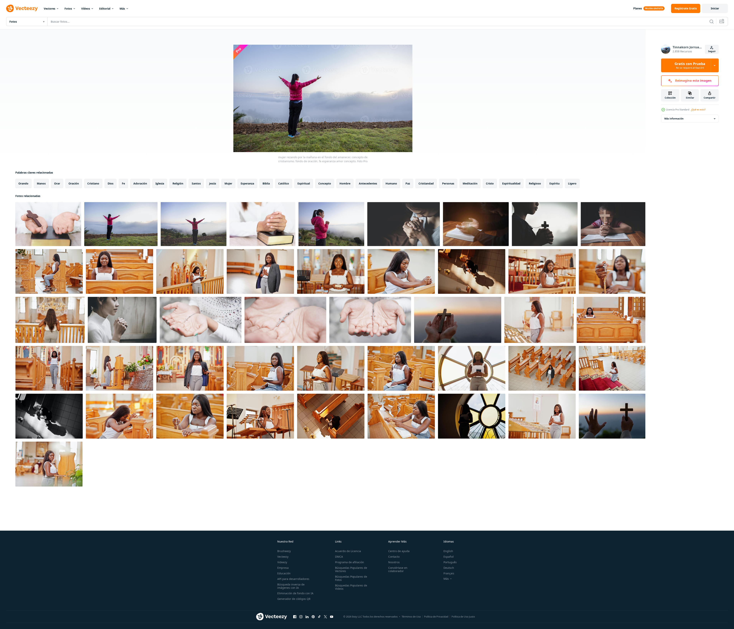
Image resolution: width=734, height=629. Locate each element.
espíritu (554, 183)
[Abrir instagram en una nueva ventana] (300, 616)
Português (450, 562)
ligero (572, 183)
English (448, 551)
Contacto (394, 556)
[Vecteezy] (22, 8)
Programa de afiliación (349, 562)
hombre (344, 183)
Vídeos (85, 8)
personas (448, 183)
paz (407, 183)
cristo (490, 183)
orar (57, 183)
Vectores (49, 8)
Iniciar (715, 8)
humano (391, 183)
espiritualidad (511, 183)
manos (41, 183)
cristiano (93, 183)
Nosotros (394, 562)
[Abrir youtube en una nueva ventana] (331, 616)
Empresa (283, 568)
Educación (284, 573)
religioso (535, 183)
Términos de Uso (411, 616)
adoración (140, 183)
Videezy (282, 562)
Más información (674, 118)
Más (122, 8)
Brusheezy (284, 551)
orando (23, 183)
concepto (324, 183)
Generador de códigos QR (293, 599)
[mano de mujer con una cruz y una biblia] (200, 320)
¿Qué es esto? (698, 109)
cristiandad (426, 183)
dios (110, 183)
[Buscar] (711, 21)
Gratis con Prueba (690, 65)
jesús (212, 183)
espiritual (303, 183)
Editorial (104, 8)
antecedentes (368, 183)
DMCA (339, 556)
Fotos (68, 8)
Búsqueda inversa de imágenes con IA (291, 586)
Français (448, 573)
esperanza (247, 183)
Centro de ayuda (399, 551)
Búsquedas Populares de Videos (351, 587)
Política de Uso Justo (463, 616)
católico (283, 183)
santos (196, 183)
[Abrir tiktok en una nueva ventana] (319, 616)
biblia (266, 183)
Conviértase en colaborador (397, 569)
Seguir (712, 51)
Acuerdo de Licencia (348, 551)
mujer (228, 183)
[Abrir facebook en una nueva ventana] (294, 616)
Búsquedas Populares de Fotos (351, 578)
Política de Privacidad (436, 616)
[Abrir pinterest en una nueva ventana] (313, 616)
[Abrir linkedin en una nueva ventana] (307, 616)
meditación (470, 183)
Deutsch (448, 568)
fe (123, 183)
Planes (637, 8)
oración (74, 183)
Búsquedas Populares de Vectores (351, 569)
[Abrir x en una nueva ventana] (325, 616)
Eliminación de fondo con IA (295, 593)
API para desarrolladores (293, 579)
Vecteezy (282, 556)
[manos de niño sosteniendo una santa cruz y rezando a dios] (613, 224)
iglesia (159, 183)
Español (448, 556)
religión (178, 183)
